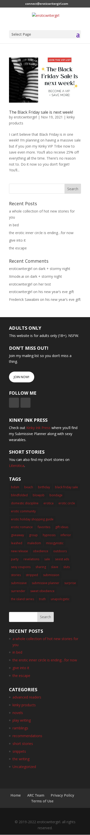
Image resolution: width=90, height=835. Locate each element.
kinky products (24, 705)
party (14, 559)
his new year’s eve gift (56, 291)
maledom (34, 543)
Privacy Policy (62, 795)
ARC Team (35, 795)
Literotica (16, 465)
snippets (19, 751)
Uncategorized (24, 766)
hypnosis (49, 535)
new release (19, 551)
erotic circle (66, 503)
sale (47, 559)
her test (44, 284)
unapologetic (60, 599)
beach (28, 487)
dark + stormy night (54, 268)
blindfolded (19, 495)
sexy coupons (20, 567)
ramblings (20, 728)
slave (54, 567)
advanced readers (26, 697)
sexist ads (62, 559)
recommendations (27, 735)
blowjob (38, 495)
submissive (19, 583)
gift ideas (61, 527)
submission (51, 575)
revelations (31, 559)
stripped (32, 575)
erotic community (23, 511)
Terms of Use (42, 801)
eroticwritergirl (25, 117)
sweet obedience (42, 591)
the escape (18, 248)
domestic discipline (24, 503)
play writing (21, 720)
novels (17, 712)
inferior (65, 535)
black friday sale (66, 487)
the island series (22, 599)
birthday (44, 487)
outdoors (60, 551)
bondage (56, 495)
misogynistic (55, 543)
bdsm (15, 487)
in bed (14, 225)
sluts (66, 567)
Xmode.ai (16, 276)
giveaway (17, 535)
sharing (41, 567)
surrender (18, 591)
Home (15, 795)
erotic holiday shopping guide (32, 519)
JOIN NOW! (21, 377)
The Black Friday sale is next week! (41, 112)
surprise (70, 583)
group (33, 535)
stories (16, 575)
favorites (44, 527)
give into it (17, 240)
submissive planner (45, 583)
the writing (21, 758)
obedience (40, 551)
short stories (22, 743)
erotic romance (22, 527)
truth (42, 599)
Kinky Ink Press (38, 427)
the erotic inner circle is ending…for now (41, 232)
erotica (49, 503)
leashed (16, 543)
